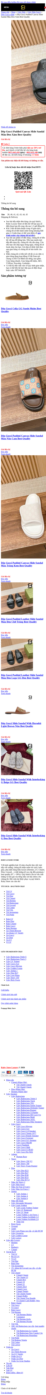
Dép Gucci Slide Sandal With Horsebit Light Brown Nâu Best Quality (21, 724)
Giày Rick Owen (13, 980)
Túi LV (9, 891)
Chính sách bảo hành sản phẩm (13, 999)
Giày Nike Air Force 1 (20, 1189)
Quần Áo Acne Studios (20, 1361)
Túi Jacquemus (12, 912)
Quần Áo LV (16, 1356)
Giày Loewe (16, 1238)
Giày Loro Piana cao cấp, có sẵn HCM (27, 1231)
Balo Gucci (10, 926)
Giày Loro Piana (13, 975)
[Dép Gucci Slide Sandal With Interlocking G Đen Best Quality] (17, 831)
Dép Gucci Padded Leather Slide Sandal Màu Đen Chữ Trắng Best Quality (22, 620)
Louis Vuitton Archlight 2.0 (27, 1219)
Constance (20, 1317)
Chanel (14, 1249)
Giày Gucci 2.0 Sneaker (26, 1131)
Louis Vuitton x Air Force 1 (27, 1215)
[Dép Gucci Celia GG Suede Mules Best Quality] (17, 304)
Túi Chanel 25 (22, 1277)
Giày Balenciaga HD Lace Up (28, 1115)
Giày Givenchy (17, 1233)
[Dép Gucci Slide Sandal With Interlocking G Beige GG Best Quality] (17, 774)
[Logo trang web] (23, 12)
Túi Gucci (10, 894)
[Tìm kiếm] (11, 7)
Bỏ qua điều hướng (9, 2)
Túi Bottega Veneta (19, 1340)
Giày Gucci (16, 1124)
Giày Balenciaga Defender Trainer (30, 1108)
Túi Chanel (10, 898)
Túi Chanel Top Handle (26, 1298)
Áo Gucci (10, 935)
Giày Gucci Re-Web (24, 1152)
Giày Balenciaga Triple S (16, 957)
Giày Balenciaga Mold (25, 1117)
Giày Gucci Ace (12, 964)
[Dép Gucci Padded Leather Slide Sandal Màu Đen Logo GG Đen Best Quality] (17, 670)
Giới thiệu (5, 990)
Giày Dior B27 (12, 973)
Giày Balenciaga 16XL (25, 1119)
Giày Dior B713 (23, 1180)
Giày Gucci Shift (23, 1147)
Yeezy (13, 1159)
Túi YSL (14, 1324)
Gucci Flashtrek (22, 1145)
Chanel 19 (20, 1282)
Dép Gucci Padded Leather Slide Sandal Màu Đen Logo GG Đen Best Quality (22, 676)
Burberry (15, 1247)
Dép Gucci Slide (7, 14)
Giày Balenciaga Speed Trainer (29, 1105)
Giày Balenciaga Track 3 (16, 959)
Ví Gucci (15, 1307)
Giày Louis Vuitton (19, 1205)
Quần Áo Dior (17, 1359)
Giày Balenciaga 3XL (25, 1103)
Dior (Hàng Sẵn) (18, 1089)
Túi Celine (10, 908)
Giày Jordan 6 (22, 1198)
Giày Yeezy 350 (12, 978)
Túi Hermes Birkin (24, 1314)
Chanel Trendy (22, 1291)
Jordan (14, 1191)
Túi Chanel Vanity (23, 1294)
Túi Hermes (11, 901)
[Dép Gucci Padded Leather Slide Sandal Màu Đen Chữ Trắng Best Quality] (17, 614)
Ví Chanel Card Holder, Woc (28, 1301)
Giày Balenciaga (18, 1096)
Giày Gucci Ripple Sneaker (27, 1136)
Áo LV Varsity (17, 1354)
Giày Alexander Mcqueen (21, 1203)
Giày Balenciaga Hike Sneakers (29, 1122)
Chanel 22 (20, 1284)
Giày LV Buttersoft (24, 1210)
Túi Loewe (15, 1345)
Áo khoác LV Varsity (14, 933)
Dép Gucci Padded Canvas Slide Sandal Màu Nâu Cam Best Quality (22, 437)
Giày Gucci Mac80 (24, 1143)
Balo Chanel (11, 924)
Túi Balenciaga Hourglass (26, 1335)
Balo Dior (10, 921)
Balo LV (9, 919)
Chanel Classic (22, 1275)
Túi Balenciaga (12, 903)
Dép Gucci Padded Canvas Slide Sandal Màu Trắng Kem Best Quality (22, 564)
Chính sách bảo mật (9, 994)
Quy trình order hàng (9, 1003)
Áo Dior (9, 937)
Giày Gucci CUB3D (24, 1150)
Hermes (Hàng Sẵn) (19, 1092)
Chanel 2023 (21, 1287)
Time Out (20, 1222)
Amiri (13, 1229)
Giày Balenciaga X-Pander (27, 1112)
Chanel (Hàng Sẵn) (19, 1082)
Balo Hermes (11, 928)
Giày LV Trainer (13, 961)
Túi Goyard (11, 905)
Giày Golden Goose (14, 968)
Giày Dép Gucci (34, 12)
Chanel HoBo (22, 1296)
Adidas (14, 1154)
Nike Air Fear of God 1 (20, 1187)
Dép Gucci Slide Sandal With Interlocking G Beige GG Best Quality (23, 781)
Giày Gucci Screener (24, 1138)
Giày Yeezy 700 (22, 1164)
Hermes (14, 1242)
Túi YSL (9, 910)
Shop (13, 12)
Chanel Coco (21, 1289)
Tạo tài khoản (6, 1393)
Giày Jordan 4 (22, 1196)
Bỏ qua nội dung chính (26, 2)
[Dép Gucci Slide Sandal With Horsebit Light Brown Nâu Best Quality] (17, 718)
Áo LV (9, 940)
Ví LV (8, 942)
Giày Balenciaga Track (25, 1101)
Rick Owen (16, 1224)
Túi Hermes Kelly (23, 1319)
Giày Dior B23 (22, 1170)
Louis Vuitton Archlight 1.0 (27, 1217)
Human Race (21, 1157)
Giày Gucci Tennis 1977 (26, 1133)
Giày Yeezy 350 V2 (24, 1161)
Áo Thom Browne (13, 931)
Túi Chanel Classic (24, 1085)
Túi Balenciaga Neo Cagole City (29, 1333)
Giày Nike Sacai (18, 1184)
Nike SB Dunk (17, 1201)
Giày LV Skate (22, 1212)
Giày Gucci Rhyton (14, 966)
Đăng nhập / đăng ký (14, 1373)
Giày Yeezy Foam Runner (26, 1166)
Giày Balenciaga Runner (26, 1110)
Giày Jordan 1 (12, 971)
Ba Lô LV (15, 1256)
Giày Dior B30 (22, 1175)
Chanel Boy (21, 1280)
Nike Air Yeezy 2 (18, 1182)
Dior (13, 1168)
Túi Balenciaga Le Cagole (27, 1331)
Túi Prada (10, 915)
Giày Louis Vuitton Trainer (27, 1208)
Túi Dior (9, 896)
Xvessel (14, 1226)
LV (12, 1245)
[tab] (13, 196)
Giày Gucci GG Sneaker (26, 1140)
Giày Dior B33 (22, 1177)
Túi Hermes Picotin (24, 1321)
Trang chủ (5, 12)
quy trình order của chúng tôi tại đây (23, 234)
